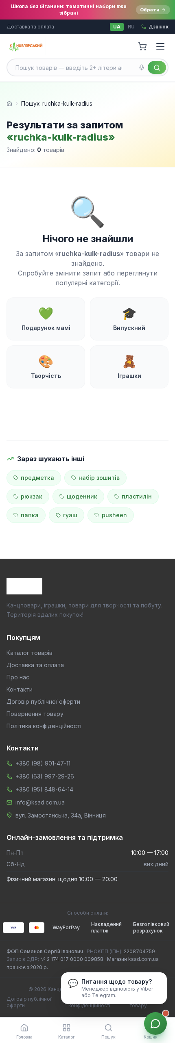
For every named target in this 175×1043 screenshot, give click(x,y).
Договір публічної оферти (43, 701)
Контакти (20, 689)
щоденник (82, 496)
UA (116, 27)
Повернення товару (35, 713)
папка (30, 515)
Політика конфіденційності (44, 725)
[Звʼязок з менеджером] (155, 1023)
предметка (37, 477)
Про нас (18, 677)
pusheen (114, 515)
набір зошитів (99, 477)
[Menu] (160, 46)
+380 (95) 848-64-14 (44, 789)
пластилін (137, 496)
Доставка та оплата (30, 27)
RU (131, 27)
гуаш (70, 515)
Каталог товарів (29, 652)
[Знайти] (157, 67)
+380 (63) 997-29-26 (44, 776)
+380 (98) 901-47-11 (42, 763)
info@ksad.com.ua (40, 802)
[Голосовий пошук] (141, 67)
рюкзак (31, 496)
